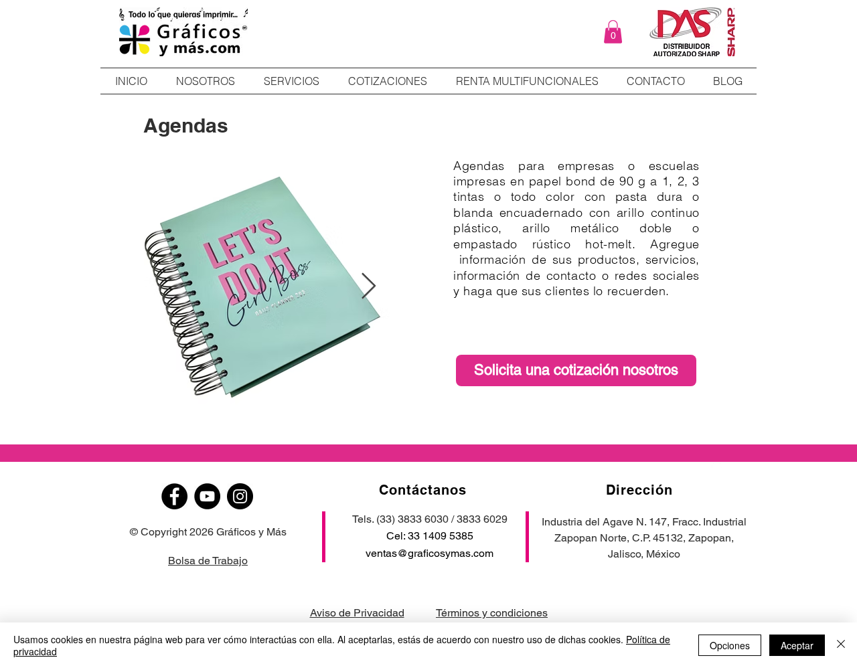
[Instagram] (240, 496)
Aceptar (797, 645)
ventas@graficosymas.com (429, 553)
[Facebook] (174, 496)
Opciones (730, 645)
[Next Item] (368, 286)
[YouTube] (207, 496)
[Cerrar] (841, 645)
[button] (613, 32)
